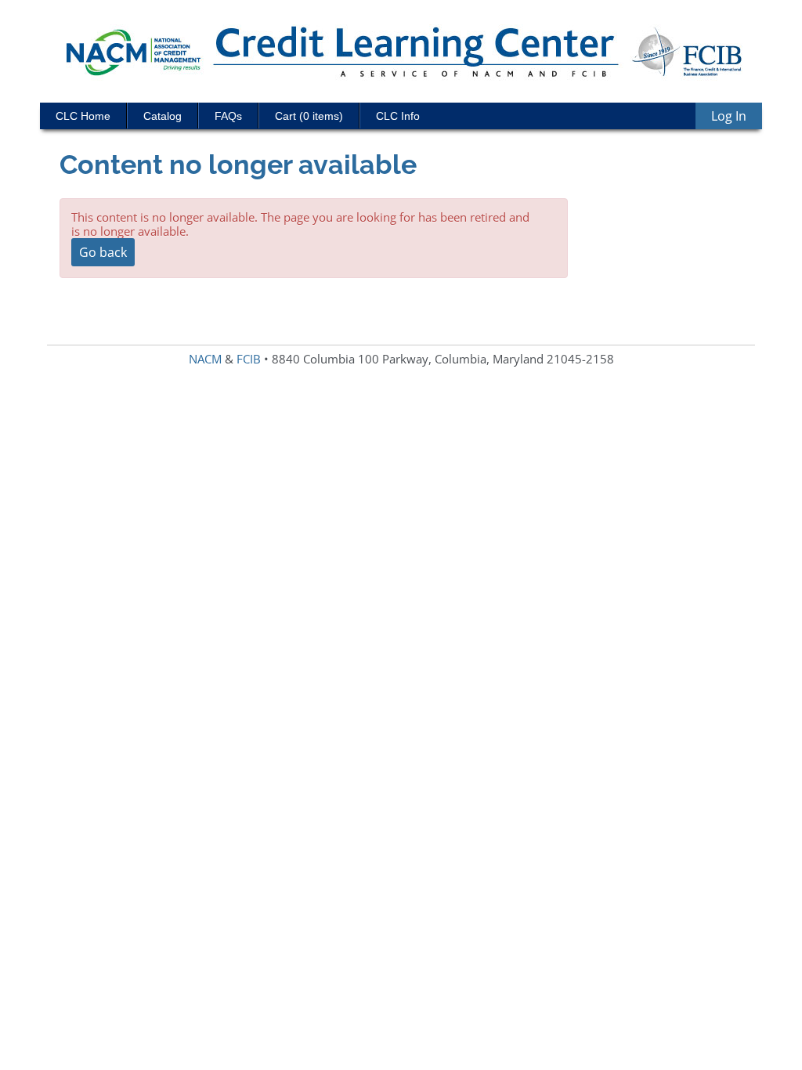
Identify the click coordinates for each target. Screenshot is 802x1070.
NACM (205, 359)
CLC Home (83, 116)
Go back (103, 252)
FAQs (228, 116)
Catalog (162, 116)
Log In (728, 116)
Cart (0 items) (309, 116)
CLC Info (398, 116)
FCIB (249, 359)
